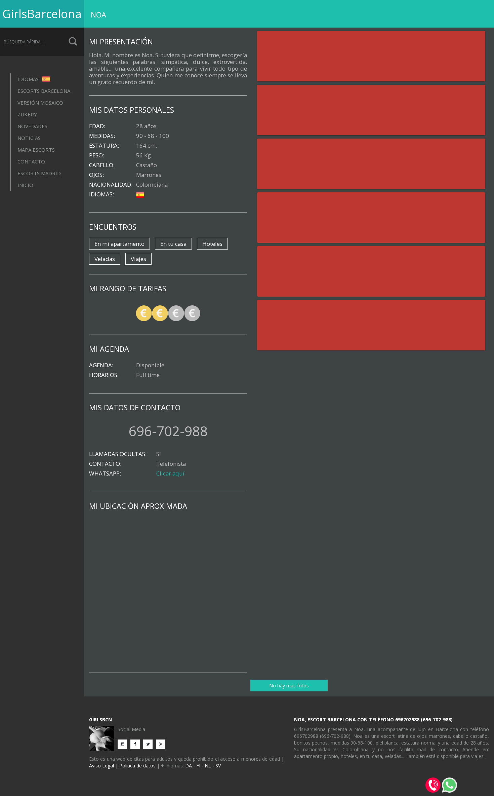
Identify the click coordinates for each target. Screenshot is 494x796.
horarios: (104, 375)
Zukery (27, 114)
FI (198, 765)
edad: (97, 126)
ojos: (96, 175)
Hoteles (212, 244)
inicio (25, 185)
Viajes (138, 259)
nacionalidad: (110, 184)
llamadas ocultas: (118, 454)
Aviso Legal (101, 765)
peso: (96, 155)
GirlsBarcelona (42, 14)
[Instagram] (124, 744)
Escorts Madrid (39, 173)
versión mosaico (40, 102)
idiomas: (101, 194)
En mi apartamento (119, 244)
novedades (32, 126)
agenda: (101, 365)
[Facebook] (136, 744)
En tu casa (173, 244)
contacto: (105, 463)
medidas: (102, 135)
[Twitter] (149, 744)
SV (218, 765)
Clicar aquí (170, 473)
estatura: (104, 145)
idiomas (28, 79)
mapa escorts (36, 149)
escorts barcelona (43, 90)
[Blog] (162, 744)
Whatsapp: (105, 473)
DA (188, 765)
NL (208, 765)
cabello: (102, 165)
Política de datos (137, 765)
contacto (31, 161)
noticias (29, 138)
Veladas (104, 259)
